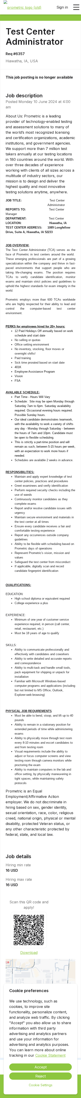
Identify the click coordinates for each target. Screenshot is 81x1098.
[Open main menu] (76, 7)
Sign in (62, 7)
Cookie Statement (50, 1055)
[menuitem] (22, 7)
